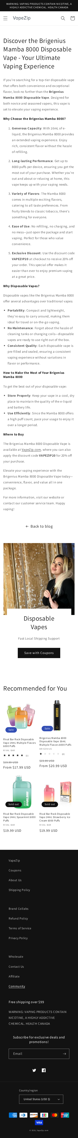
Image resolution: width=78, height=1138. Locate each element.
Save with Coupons (39, 653)
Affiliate (14, 976)
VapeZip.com (31, 449)
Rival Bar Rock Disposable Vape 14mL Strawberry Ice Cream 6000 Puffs (54, 817)
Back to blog (42, 526)
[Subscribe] (64, 1054)
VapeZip (14, 860)
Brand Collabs (19, 909)
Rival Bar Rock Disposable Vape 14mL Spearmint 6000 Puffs (19, 817)
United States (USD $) (37, 1099)
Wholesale (16, 956)
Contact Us (16, 967)
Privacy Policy (18, 938)
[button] (5, 18)
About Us (15, 880)
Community (17, 986)
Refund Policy (18, 918)
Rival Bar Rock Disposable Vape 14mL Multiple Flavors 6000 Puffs (19, 743)
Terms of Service (20, 928)
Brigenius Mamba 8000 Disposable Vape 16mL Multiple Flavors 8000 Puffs (55, 741)
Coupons (15, 870)
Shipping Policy (19, 890)
